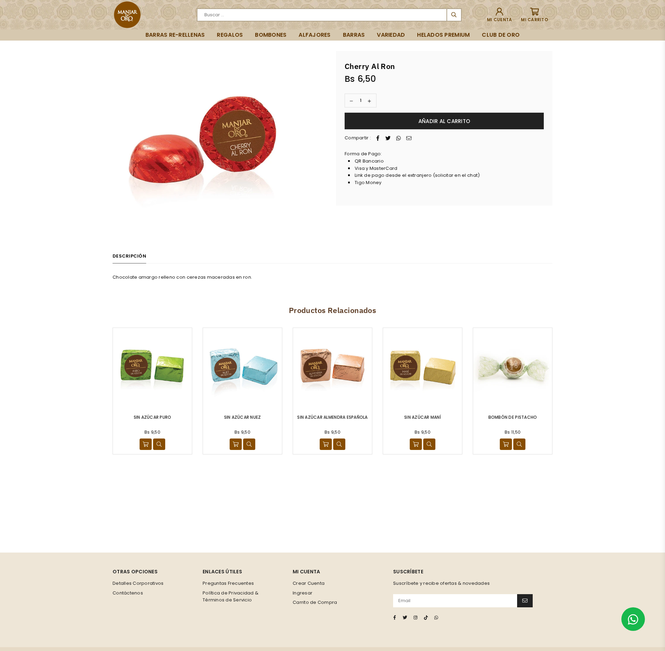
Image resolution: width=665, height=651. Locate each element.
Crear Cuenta (309, 583)
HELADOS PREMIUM (443, 35)
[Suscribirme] (525, 600)
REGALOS (230, 35)
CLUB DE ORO (501, 35)
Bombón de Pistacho (512, 417)
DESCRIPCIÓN (129, 256)
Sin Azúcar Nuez (242, 417)
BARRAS (354, 35)
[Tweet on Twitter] (388, 138)
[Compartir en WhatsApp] (398, 138)
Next (562, 391)
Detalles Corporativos (138, 583)
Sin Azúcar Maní (422, 417)
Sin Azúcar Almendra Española (332, 417)
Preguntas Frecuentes (228, 583)
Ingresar (302, 593)
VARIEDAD (391, 35)
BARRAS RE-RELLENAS (175, 35)
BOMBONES (270, 35)
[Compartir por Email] (409, 138)
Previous (103, 391)
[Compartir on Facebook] (378, 138)
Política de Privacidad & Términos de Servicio (230, 597)
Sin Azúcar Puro (152, 417)
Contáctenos (128, 593)
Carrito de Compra (315, 602)
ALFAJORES (314, 35)
